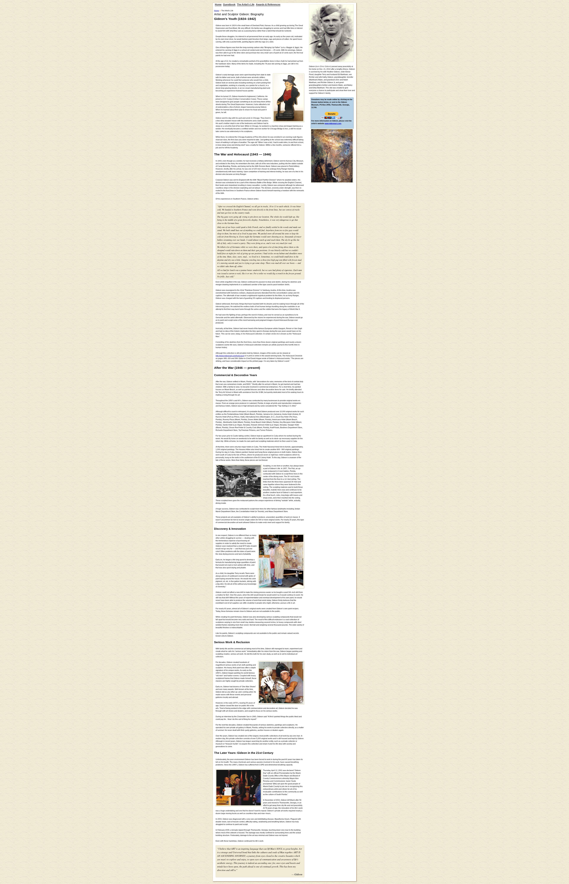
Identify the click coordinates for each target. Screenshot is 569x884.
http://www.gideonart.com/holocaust (230, 356)
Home (218, 4)
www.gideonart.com (333, 123)
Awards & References (268, 4)
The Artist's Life (245, 4)
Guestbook (229, 4)
